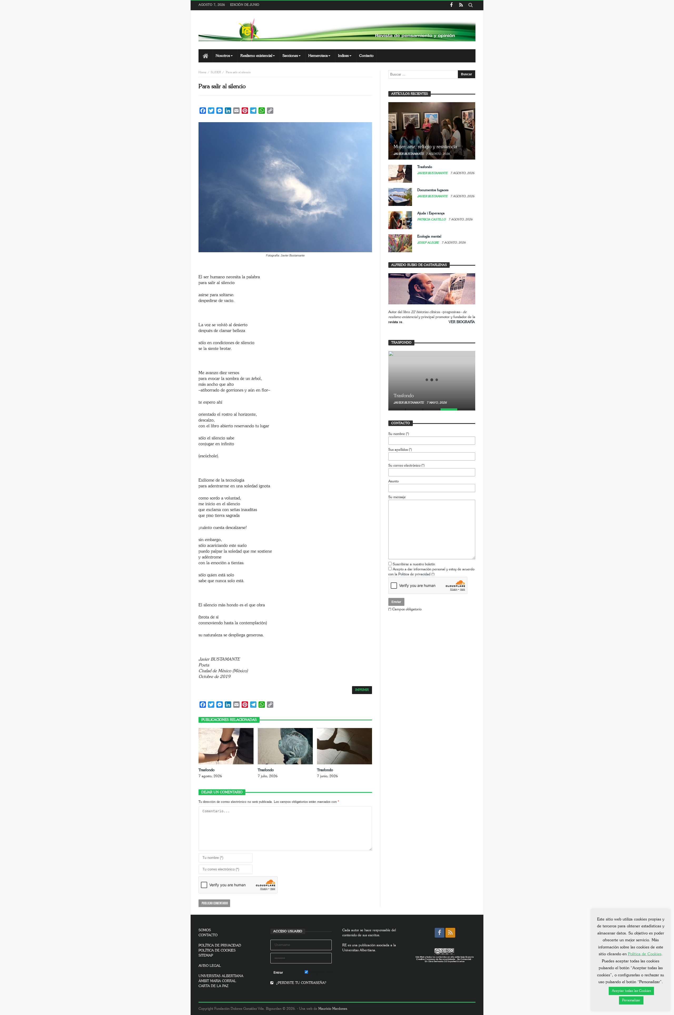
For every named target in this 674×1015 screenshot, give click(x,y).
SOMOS (205, 930)
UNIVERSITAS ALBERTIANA (221, 976)
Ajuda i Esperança (431, 213)
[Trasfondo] (431, 379)
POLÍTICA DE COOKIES (217, 950)
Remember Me (320, 972)
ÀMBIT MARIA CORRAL (217, 981)
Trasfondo (207, 770)
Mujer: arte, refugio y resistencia (425, 147)
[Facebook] (451, 5)
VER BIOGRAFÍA (462, 322)
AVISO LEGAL (210, 966)
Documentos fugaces (432, 190)
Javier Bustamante (409, 153)
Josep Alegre (428, 242)
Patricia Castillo (432, 219)
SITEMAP (206, 955)
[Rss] (461, 5)
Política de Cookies (644, 954)
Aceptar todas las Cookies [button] (631, 991)
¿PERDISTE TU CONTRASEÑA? (300, 983)
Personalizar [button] (631, 1000)
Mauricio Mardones (332, 1009)
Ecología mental (429, 236)
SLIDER (216, 72)
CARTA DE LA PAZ (214, 986)
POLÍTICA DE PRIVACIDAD (220, 945)
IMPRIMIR (362, 690)
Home (202, 72)
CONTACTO (208, 935)
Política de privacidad (414, 574)
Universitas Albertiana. (359, 950)
